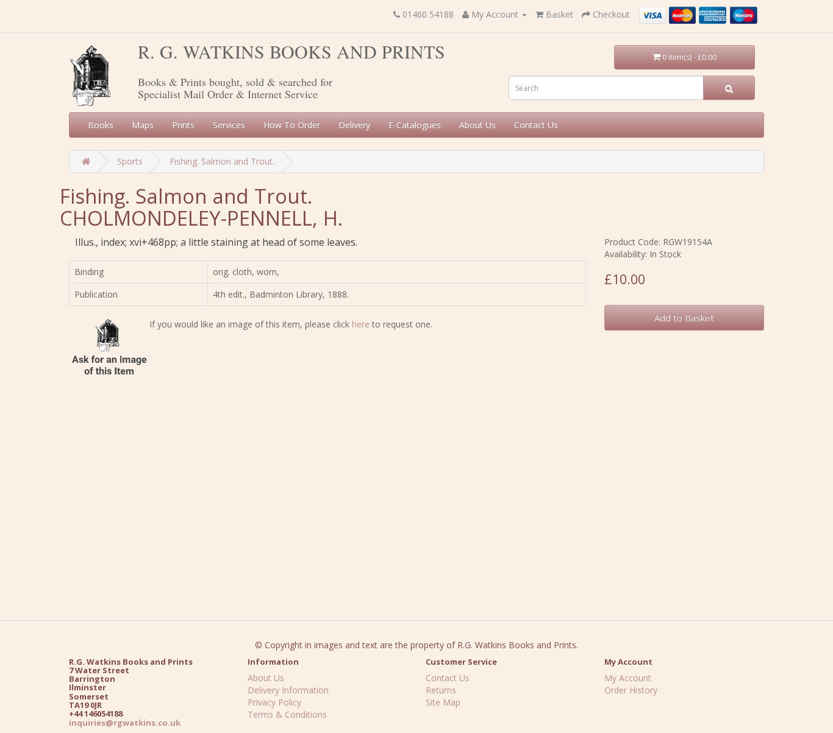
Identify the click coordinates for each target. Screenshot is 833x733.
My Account (627, 678)
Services (229, 125)
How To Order (291, 125)
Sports (130, 161)
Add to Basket (684, 318)
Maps (143, 125)
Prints (183, 125)
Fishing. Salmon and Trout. (222, 161)
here (361, 324)
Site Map (443, 702)
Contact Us (536, 125)
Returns (441, 690)
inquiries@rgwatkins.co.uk (125, 722)
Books (100, 125)
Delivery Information (288, 690)
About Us (477, 125)
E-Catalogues (414, 125)
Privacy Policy (274, 702)
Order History (630, 690)
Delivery (354, 125)
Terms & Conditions (287, 714)
